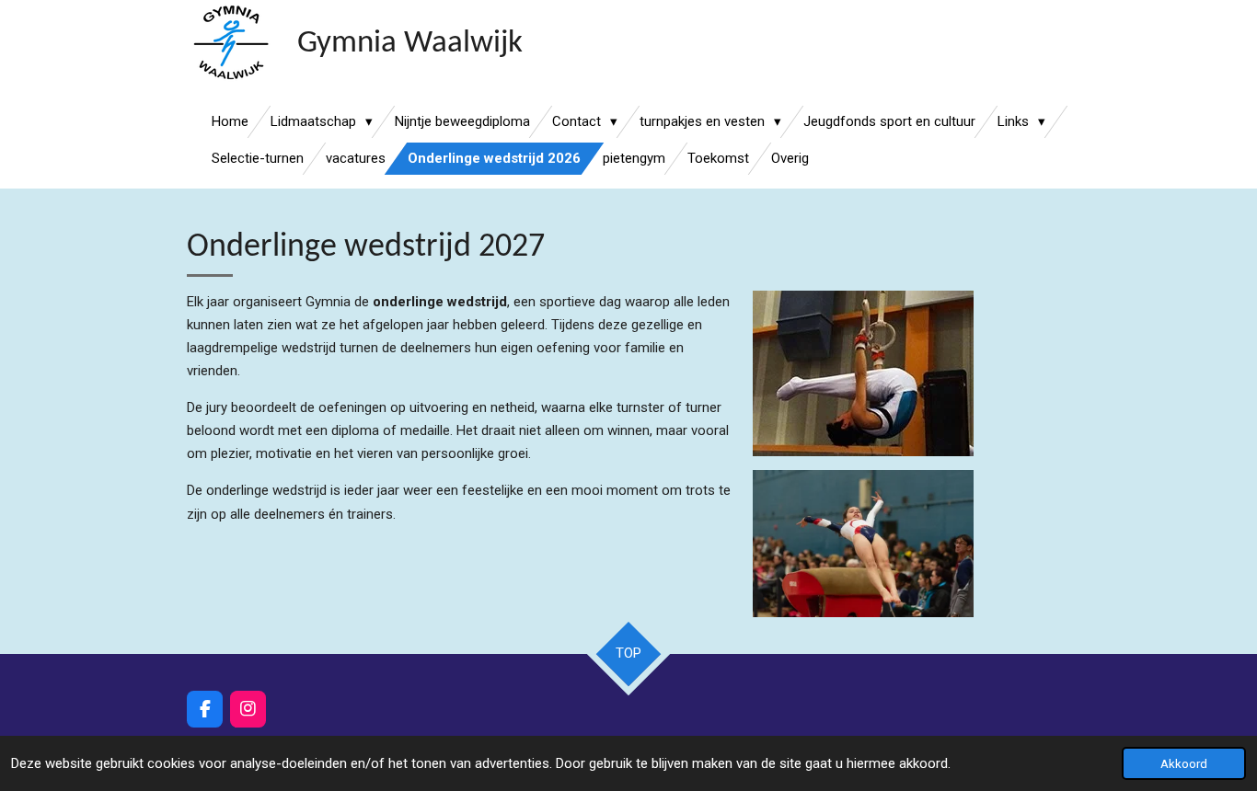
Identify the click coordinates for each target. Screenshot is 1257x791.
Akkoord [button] (1183, 763)
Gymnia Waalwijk (410, 44)
